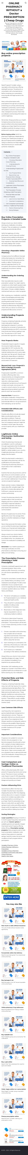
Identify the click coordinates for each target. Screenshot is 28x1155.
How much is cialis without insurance (13, 925)
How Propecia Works (15, 173)
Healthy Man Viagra (7, 856)
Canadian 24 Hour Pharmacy (10, 850)
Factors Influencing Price (16, 208)
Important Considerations (16, 201)
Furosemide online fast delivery (11, 953)
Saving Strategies (14, 210)
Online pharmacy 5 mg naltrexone (12, 1007)
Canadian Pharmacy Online (9, 845)
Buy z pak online (6, 1062)
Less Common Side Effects (16, 199)
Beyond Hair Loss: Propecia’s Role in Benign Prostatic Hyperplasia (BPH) (13, 177)
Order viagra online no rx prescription (13, 1089)
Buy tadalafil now (7, 1034)
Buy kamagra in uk (7, 980)
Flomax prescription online (10, 1116)
